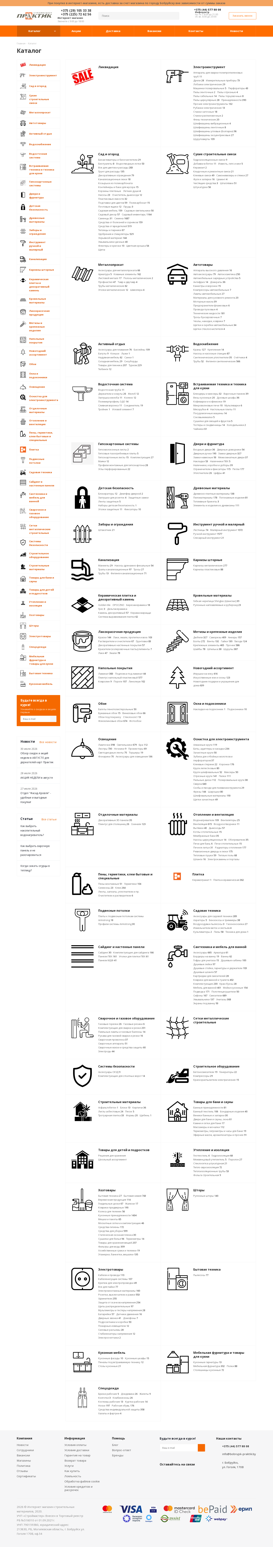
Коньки (114, 353)
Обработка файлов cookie (82, 1481)
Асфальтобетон (108, 1107)
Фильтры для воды (111, 1246)
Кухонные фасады (110, 1358)
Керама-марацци (141, 612)
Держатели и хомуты (112, 393)
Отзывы (22, 1471)
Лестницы (200, 530)
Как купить (72, 1471)
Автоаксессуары (204, 274)
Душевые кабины (233, 960)
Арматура (105, 274)
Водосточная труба (111, 389)
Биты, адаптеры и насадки (211, 748)
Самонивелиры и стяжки (232, 175)
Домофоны (130, 1318)
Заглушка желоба (110, 397)
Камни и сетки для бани (208, 1123)
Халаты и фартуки (109, 1413)
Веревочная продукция (114, 1199)
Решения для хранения (112, 1155)
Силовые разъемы (111, 1329)
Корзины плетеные (109, 191)
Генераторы (228, 1072)
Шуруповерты (203, 139)
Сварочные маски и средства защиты (122, 1047)
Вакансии (23, 1455)
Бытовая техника (110, 1195)
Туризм (135, 365)
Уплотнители (202, 473)
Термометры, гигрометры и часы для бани (219, 1131)
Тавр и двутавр (127, 282)
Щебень (145, 1115)
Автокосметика (229, 274)
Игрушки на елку (205, 673)
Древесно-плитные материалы (213, 493)
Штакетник (106, 530)
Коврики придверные (113, 1207)
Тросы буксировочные (207, 317)
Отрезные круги (205, 776)
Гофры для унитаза (206, 960)
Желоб (133, 393)
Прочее (233, 645)
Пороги (120, 681)
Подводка (201, 991)
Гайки (226, 641)
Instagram (182, 1473)
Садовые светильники (139, 210)
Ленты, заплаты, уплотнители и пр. (118, 891)
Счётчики (240, 357)
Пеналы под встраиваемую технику (121, 1362)
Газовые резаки (134, 1024)
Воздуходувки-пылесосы (208, 924)
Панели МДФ (107, 960)
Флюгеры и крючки (111, 245)
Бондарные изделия (233, 1111)
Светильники (127, 744)
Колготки (104, 1397)
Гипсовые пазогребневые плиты (118, 453)
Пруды (128, 206)
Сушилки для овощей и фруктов (212, 421)
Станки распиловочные (208, 115)
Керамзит (200, 167)
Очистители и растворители (115, 895)
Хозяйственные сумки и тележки (119, 1250)
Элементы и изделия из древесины (216, 505)
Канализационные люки (114, 179)
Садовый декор (109, 214)
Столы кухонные (109, 1366)
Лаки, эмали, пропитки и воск (132, 637)
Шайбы (199, 649)
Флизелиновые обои (112, 721)
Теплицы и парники (111, 230)
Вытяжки (200, 828)
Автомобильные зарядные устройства (216, 278)
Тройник (104, 409)
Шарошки (215, 791)
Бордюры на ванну (206, 956)
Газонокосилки (236, 924)
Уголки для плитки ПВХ (134, 956)
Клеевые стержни (205, 764)
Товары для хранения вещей (117, 1242)
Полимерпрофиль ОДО (113, 401)
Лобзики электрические (209, 84)
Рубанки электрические (209, 107)
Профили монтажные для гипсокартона (123, 465)
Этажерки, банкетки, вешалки (118, 1254)
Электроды (106, 1051)
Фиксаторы (132, 509)
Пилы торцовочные (231, 96)
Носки (104, 1405)
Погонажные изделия (233, 497)
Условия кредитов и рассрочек (78, 1488)
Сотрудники (25, 1450)
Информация (74, 1438)
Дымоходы (217, 828)
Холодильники (236, 425)
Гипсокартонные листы (113, 457)
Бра (143, 744)
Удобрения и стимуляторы (116, 234)
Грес (101, 609)
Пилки (225, 776)
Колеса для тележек (111, 1211)
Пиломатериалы (205, 497)
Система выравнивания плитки (118, 616)
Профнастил (107, 282)
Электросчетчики (109, 1337)
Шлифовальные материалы (211, 795)
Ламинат (105, 673)
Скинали (138, 824)
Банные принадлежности (209, 1107)
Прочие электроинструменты (213, 104)
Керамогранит (201, 880)
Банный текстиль (205, 1111)
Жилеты (145, 1393)
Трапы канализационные (114, 569)
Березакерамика (138, 605)
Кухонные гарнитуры (207, 1362)
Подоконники (237, 709)
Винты (213, 641)
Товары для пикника (112, 365)
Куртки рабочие (136, 1401)
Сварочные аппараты (112, 1043)
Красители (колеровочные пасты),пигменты (125, 649)
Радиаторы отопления (230, 847)
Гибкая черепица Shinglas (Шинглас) (216, 601)
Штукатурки (202, 187)
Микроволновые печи (207, 405)
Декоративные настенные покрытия (121, 645)
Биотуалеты (106, 163)
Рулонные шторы (205, 1195)
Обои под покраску (109, 717)
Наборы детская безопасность (117, 505)
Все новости (47, 742)
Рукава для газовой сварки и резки (120, 1035)
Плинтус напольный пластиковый (120, 677)
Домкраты (217, 282)
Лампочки (106, 744)
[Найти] (174, 16)
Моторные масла (205, 301)
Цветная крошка (137, 245)
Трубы (198, 361)
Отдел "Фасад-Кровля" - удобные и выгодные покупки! (35, 797)
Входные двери (204, 449)
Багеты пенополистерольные (117, 709)
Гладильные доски (110, 1203)
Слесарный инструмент (208, 537)
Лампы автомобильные (208, 293)
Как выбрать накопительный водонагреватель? (32, 830)
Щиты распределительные (115, 1306)
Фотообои (135, 721)
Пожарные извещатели (113, 1326)
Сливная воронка (110, 405)
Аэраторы (200, 920)
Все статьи (48, 819)
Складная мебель (110, 361)
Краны (199, 349)
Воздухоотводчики (226, 824)
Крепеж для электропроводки (117, 1283)
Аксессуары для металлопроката (119, 270)
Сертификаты (26, 1476)
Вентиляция (202, 824)
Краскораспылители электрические (216, 1079)
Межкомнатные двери (233, 457)
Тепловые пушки (204, 855)
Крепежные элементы (208, 645)
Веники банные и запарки (210, 1115)
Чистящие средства (205, 183)
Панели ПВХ (107, 956)
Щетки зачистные (205, 799)
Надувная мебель (110, 357)
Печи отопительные (228, 843)
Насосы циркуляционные (209, 839)
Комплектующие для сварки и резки (121, 1028)
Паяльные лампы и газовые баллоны (121, 1031)
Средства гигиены (111, 1227)
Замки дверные (229, 453)
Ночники (120, 748)
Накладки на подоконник (209, 709)
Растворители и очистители (116, 641)
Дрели (198, 80)
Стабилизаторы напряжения (116, 1333)
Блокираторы (107, 493)
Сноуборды (131, 361)
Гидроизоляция (222, 1155)
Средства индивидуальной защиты (121, 1409)
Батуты (103, 353)
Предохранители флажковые (211, 305)
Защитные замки (138, 497)
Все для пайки (108, 1286)
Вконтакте (163, 1473)
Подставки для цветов (112, 202)
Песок (129, 1111)
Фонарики (106, 756)
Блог (115, 1445)
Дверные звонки (109, 1318)
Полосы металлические (138, 278)
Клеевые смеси (203, 175)
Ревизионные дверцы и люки (213, 851)
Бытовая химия (135, 1195)
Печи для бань (202, 843)
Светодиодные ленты (112, 752)
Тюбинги (104, 369)
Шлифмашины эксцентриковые (213, 135)
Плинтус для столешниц (113, 824)
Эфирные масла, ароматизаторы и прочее (220, 1135)
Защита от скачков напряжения (119, 1302)
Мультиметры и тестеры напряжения (121, 1310)
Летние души (132, 191)
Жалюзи (131, 1203)
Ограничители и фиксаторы (211, 469)
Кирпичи (139, 1107)
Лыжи (125, 353)
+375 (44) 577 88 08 (207, 9)
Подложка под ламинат (130, 673)
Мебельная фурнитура (209, 1366)
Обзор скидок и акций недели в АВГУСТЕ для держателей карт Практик (36, 757)
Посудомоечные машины (210, 413)
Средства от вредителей (114, 226)
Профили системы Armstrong (116, 924)
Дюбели (200, 637)
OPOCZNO (118, 605)
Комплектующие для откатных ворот (121, 1076)
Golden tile (104, 605)
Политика (23, 1466)
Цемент (222, 179)
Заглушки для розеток (112, 497)
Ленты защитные (109, 501)
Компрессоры (203, 1076)
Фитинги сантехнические (223, 361)
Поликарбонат (139, 202)
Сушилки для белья (111, 1238)
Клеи (120, 887)
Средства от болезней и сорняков (120, 222)
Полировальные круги (233, 780)
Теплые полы (227, 855)
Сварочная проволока (113, 1039)
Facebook (172, 1473)
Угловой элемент (123, 409)
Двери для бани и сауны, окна (212, 1119)
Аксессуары (202, 952)
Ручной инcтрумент (207, 534)
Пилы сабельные (205, 96)
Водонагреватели (206, 820)
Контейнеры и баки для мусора (118, 187)
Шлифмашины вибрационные (212, 123)
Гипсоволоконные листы (113, 449)
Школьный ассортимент (112, 1159)
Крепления (216, 349)
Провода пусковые (205, 309)
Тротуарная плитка (111, 1115)
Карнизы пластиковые (208, 569)
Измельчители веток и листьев (212, 928)
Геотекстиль (201, 1155)
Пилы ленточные (204, 92)
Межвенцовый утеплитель (209, 1159)
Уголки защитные (110, 509)
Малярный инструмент (226, 530)
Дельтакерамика (117, 609)
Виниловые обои (133, 713)
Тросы (139, 569)
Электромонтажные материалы (119, 1290)
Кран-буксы (228, 983)
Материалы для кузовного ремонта (215, 297)
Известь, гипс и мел (230, 163)
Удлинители (107, 1298)
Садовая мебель (110, 210)
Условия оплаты (75, 1445)
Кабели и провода (111, 1275)
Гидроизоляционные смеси (210, 159)
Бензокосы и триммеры (224, 920)
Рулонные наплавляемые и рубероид (217, 605)
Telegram (191, 1473)
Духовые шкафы (228, 397)
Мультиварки (233, 405)
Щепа (101, 249)
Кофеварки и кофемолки (209, 401)
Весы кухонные (204, 397)
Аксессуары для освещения (134, 756)
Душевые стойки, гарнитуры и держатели (220, 968)
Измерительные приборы (223, 80)
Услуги (69, 1466)
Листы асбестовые (110, 1111)
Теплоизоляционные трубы (211, 1171)
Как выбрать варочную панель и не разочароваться (35, 850)
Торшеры (136, 752)
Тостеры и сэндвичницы (209, 425)
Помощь (118, 1438)
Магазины (24, 1460)
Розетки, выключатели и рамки (119, 1294)
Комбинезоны (123, 1397)
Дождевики (129, 1393)
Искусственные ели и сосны (211, 677)
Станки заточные (205, 111)
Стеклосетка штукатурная (210, 1163)
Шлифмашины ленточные (209, 127)
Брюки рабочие (108, 1393)
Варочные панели (236, 393)
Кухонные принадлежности (117, 1215)
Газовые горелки (109, 1024)
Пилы (218, 931)
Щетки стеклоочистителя (209, 329)
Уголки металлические (113, 289)
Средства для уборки (112, 1231)
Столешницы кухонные (208, 1370)
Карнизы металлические (210, 565)
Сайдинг (104, 952)
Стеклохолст (132, 717)
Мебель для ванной (207, 987)
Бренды (117, 1455)
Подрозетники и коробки (114, 1322)
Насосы (104, 195)
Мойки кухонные (235, 987)
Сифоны (200, 995)
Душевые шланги (205, 972)
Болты (199, 641)
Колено (130, 397)
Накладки (200, 461)
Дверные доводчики (230, 449)
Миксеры (231, 772)
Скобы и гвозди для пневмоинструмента (218, 787)
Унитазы (223, 999)
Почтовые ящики (109, 206)
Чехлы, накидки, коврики (209, 321)
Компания (24, 1438)
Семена (121, 218)
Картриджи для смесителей (211, 976)
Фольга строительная (207, 1175)
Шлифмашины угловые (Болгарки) (214, 131)
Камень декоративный (113, 612)
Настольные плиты (223, 409)
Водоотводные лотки (130, 163)
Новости (22, 1445)
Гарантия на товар (77, 1455)
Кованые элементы (127, 274)
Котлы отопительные (207, 832)
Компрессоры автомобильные (212, 289)
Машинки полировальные (209, 88)
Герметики (132, 883)
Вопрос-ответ (121, 1450)
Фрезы (199, 791)
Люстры (105, 748)
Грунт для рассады (111, 171)
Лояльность (72, 1476)
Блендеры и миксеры (207, 393)
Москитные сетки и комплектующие (121, 1223)
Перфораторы (238, 88)
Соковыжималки (203, 417)
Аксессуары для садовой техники (215, 916)
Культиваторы (202, 931)
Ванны (226, 956)
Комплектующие (142, 457)
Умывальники (203, 999)
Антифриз (200, 282)
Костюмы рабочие (110, 1401)
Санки (129, 357)
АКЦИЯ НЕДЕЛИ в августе (36, 777)
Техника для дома (236, 931)
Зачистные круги (205, 752)
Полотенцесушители (225, 991)
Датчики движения (129, 1314)
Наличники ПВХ (220, 461)
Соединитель (133, 405)
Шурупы (230, 649)
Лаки (102, 653)
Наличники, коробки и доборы (213, 465)
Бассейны (142, 349)
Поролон (235, 1159)
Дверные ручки (204, 453)
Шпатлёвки (228, 183)
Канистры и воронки (207, 286)
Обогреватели (238, 839)
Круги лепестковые (206, 768)
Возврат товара (75, 1460)
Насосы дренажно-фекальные (134, 565)
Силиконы (105, 887)
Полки (232, 1366)
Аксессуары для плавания (115, 349)
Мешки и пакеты (109, 1219)
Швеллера (137, 289)
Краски (104, 637)
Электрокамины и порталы (223, 859)
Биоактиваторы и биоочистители (119, 159)
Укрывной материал (112, 238)
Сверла (199, 784)
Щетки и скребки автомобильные (214, 325)
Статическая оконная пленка (117, 1235)
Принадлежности (233, 100)
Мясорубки (200, 409)
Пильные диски (204, 780)
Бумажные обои (109, 713)
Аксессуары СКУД (109, 1072)
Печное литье (203, 847)
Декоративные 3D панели (115, 820)
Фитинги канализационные (129, 573)
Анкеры (235, 637)
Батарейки (106, 1314)
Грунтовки (143, 641)
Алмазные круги (205, 744)
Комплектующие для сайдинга (133, 952)
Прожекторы (137, 748)
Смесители (217, 995)
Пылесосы (200, 1275)
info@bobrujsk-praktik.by (239, 1454)
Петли (238, 469)
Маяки (103, 461)
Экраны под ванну (205, 1003)
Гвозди (240, 641)
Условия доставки (76, 1450)
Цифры (219, 473)
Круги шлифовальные (207, 772)
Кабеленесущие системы (115, 1279)
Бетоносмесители (205, 1072)
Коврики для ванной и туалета (213, 980)
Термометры (135, 1238)
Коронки (226, 764)
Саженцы (105, 218)
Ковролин (105, 681)
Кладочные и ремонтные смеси (213, 171)
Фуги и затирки (203, 179)
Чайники (200, 429)
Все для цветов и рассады (115, 167)
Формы (132, 1115)
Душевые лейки (204, 964)
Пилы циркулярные (206, 100)
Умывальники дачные (113, 241)
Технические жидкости (209, 313)
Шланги (199, 859)
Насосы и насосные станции (211, 353)
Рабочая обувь (123, 1405)
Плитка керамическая (228, 880)
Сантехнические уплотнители (212, 357)
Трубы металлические (112, 286)
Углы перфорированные (114, 469)
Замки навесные (204, 457)
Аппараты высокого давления (212, 270)
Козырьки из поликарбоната (115, 183)
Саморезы (217, 637)
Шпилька (214, 649)
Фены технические (206, 119)
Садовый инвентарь (137, 214)
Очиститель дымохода (127, 195)
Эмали (114, 653)
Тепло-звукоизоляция (207, 1167)
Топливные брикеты (206, 501)
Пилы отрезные (227, 92)
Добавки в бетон (204, 163)
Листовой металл (109, 278)
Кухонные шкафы (137, 1358)
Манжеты (105, 565)
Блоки (125, 1107)
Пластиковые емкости (112, 198)
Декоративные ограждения (116, 175)
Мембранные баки (206, 835)
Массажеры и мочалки (208, 1127)
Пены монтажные (110, 883)
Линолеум (137, 681)
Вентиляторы (230, 820)
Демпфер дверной (131, 493)
